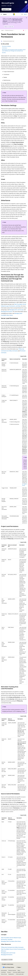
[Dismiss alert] (26, 2)
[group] (14, 441)
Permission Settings (6, 46)
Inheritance (4, 48)
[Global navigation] (1, 14)
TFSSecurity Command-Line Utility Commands (12, 947)
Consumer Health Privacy (18, 972)
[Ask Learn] (24, 30)
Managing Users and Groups (16, 309)
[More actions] (26, 30)
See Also (4, 52)
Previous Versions (9, 30)
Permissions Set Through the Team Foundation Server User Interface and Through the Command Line (14, 50)
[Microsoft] (14, 14)
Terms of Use (4, 974)
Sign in (25, 14)
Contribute (3, 972)
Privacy (8, 972)
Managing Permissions (6, 311)
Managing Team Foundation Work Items (11, 941)
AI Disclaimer (4, 970)
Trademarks (10, 974)
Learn (2, 30)
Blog (19, 970)
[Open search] (22, 14)
